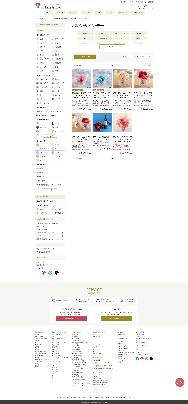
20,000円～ (54, 115)
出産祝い (121, 38)
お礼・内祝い (38, 361)
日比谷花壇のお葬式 (98, 384)
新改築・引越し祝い (40, 351)
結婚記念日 (123, 12)
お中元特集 (75, 336)
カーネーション (97, 344)
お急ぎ (98, 12)
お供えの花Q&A (76, 351)
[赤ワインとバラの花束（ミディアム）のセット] (102, 122)
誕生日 (48, 12)
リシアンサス (96, 346)
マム (94, 340)
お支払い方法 (121, 350)
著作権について (99, 397)
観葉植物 (54, 346)
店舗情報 (95, 376)
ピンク (54, 365)
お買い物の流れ (122, 347)
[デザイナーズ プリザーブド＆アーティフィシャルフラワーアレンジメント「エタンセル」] (122, 122)
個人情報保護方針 (75, 397)
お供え (109, 12)
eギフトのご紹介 (97, 374)
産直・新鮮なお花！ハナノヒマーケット (47, 239)
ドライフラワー (56, 344)
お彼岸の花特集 (76, 340)
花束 (53, 336)
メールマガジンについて (142, 344)
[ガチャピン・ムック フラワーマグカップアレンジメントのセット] (81, 122)
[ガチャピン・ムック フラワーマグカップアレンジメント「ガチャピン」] (122, 78)
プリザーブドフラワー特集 (79, 362)
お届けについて (122, 345)
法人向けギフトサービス (45, 201)
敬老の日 (73, 12)
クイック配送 (96, 360)
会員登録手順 (121, 358)
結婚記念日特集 (76, 355)
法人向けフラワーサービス (79, 385)
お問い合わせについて (142, 345)
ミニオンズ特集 (76, 347)
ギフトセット (55, 353)
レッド (54, 363)
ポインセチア (96, 336)
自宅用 (37, 366)
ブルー (54, 373)
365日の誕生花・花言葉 (43, 252)
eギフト (60, 12)
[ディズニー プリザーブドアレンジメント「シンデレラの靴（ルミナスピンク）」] (81, 78)
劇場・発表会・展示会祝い (42, 359)
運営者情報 (66, 397)
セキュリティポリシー (87, 397)
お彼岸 (139, 33)
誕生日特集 (75, 334)
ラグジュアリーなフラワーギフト (81, 383)
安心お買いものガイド (123, 341)
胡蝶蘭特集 (75, 374)
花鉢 (53, 349)
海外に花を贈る (40, 226)
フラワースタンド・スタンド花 (60, 357)
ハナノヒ (39, 236)
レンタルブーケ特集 (77, 377)
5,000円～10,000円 (56, 111)
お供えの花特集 (76, 349)
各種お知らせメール (123, 354)
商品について (121, 343)
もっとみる (112, 46)
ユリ (94, 351)
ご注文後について (140, 336)
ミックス (54, 379)
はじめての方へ (125, 2)
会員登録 (120, 356)
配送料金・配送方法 (123, 348)
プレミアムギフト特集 (78, 361)
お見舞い (37, 365)
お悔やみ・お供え (103, 33)
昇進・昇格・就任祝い (41, 353)
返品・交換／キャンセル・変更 (126, 352)
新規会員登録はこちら (71, 318)
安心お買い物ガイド (137, 2)
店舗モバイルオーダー (98, 378)
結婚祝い (139, 38)
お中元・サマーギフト (121, 33)
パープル (54, 371)
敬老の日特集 (75, 338)
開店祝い (37, 349)
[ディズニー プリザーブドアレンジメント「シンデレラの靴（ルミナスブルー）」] (102, 78)
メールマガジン (122, 360)
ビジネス (86, 12)
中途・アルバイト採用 (125, 397)
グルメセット (55, 351)
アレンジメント (56, 334)
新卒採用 (115, 397)
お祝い (37, 363)
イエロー (54, 367)
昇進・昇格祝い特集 (77, 376)
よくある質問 (149, 2)
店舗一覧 (136, 12)
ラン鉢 (54, 347)
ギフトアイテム (56, 355)
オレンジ (54, 369)
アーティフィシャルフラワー (59, 342)
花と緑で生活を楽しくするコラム (46, 249)
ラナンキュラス (97, 353)
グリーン (54, 375)
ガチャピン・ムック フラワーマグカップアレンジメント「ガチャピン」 (122, 95)
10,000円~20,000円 (41, 115)
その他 (119, 362)
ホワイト (54, 377)
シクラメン (96, 338)
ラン (94, 349)
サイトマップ (108, 397)
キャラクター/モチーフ (58, 338)
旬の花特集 (75, 357)
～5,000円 (39, 111)
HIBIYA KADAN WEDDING (100, 382)
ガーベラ (95, 342)
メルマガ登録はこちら (116, 318)
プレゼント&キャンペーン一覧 (101, 362)
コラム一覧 (139, 352)
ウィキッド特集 (76, 345)
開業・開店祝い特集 (77, 372)
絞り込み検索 (86, 57)
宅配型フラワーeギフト (43, 229)
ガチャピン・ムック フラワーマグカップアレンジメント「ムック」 (143, 95)
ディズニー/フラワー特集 (79, 364)
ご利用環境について (141, 342)
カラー (94, 347)
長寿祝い (37, 357)
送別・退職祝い (39, 355)
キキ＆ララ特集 (76, 366)
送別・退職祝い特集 (77, 359)
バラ (94, 334)
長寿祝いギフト (76, 370)
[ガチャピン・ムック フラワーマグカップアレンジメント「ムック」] (143, 78)
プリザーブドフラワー (58, 340)
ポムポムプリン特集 (77, 368)
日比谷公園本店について (99, 380)
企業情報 (59, 397)
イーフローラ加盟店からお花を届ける (47, 223)
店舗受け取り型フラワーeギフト (45, 233)
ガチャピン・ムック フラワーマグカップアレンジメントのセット (81, 139)
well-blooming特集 (77, 353)
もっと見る (50, 136)
